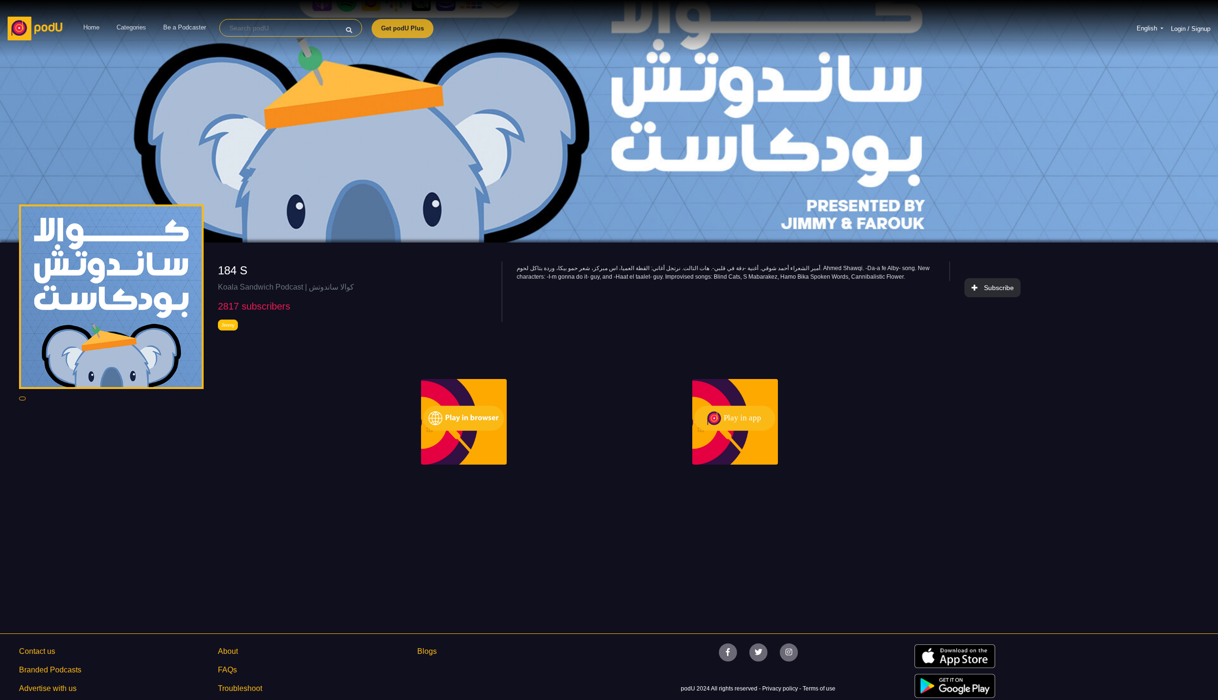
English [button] (1148, 28)
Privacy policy (780, 688)
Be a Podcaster (184, 27)
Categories (131, 27)
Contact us (37, 651)
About (228, 651)
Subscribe (999, 288)
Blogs (427, 651)
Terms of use (819, 688)
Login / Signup (1190, 28)
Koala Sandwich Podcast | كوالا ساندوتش (286, 287)
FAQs (227, 670)
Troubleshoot (240, 688)
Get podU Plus (402, 28)
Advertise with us (48, 688)
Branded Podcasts (50, 670)
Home (91, 27)
